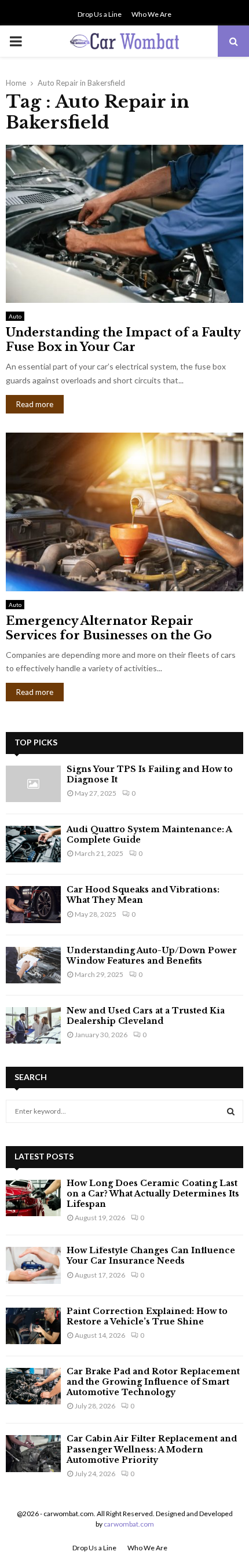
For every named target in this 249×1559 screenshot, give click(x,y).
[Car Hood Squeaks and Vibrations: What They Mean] (33, 904)
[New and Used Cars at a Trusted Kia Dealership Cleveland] (33, 1025)
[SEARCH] (230, 1111)
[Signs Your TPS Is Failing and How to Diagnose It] (33, 784)
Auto (15, 316)
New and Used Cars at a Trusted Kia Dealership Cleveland (146, 1015)
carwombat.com (129, 1524)
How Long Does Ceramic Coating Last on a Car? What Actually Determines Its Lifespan (153, 1193)
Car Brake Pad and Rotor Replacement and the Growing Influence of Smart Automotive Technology (153, 1381)
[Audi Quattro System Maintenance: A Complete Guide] (33, 844)
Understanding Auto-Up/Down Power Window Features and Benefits (152, 955)
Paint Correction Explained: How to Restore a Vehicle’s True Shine (147, 1316)
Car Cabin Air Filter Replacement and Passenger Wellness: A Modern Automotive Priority (152, 1449)
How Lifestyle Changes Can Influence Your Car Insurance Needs (151, 1255)
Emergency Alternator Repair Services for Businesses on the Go (109, 628)
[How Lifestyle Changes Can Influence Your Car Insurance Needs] (33, 1265)
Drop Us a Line (100, 14)
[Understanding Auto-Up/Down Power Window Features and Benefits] (33, 965)
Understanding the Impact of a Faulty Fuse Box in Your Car (123, 339)
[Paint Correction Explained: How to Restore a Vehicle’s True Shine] (33, 1326)
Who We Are (151, 14)
